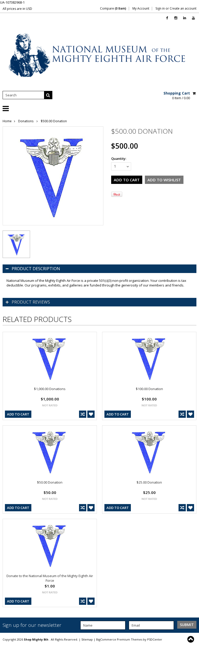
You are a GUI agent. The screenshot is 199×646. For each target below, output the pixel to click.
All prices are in (17, 8)
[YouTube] (193, 18)
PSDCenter (154, 639)
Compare (113, 8)
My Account (140, 8)
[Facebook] (167, 18)
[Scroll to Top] (191, 639)
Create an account (183, 8)
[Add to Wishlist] (91, 414)
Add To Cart (18, 414)
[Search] (48, 95)
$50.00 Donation (49, 482)
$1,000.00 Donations (50, 388)
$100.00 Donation (149, 388)
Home (7, 121)
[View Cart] (194, 93)
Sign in (160, 8)
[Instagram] (175, 18)
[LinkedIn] (184, 18)
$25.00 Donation (149, 482)
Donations (26, 121)
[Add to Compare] (82, 414)
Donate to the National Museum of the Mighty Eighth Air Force (49, 578)
